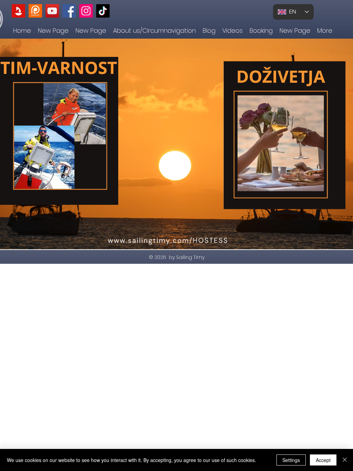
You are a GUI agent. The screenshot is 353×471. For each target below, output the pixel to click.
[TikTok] (103, 11)
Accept (323, 460)
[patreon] (35, 11)
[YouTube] (52, 11)
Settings (291, 460)
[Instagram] (86, 11)
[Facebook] (69, 11)
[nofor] (18, 11)
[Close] (345, 459)
